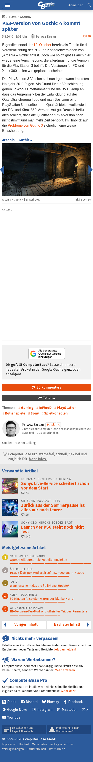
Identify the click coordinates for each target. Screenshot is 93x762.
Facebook (75, 702)
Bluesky (53, 702)
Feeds (11, 702)
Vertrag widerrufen (62, 744)
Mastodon (69, 710)
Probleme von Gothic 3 (25, 125)
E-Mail (51, 424)
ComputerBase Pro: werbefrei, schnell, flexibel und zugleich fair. (47, 456)
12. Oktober (42, 45)
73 (26, 493)
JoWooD (45, 408)
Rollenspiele (15, 413)
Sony (34, 413)
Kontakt (24, 744)
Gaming (25, 17)
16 (26, 515)
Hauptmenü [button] (7, 5)
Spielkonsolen (56, 413)
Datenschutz (57, 749)
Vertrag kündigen (13, 749)
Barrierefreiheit (36, 749)
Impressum (9, 744)
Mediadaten (39, 744)
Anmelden (75, 5)
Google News (17, 710)
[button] (89, 5)
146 (27, 536)
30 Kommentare (48, 387)
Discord (32, 702)
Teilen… (48, 397)
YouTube (13, 717)
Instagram (45, 710)
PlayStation (67, 408)
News (12, 17)
